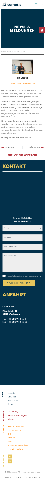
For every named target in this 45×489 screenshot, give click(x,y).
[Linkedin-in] (10, 461)
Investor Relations (16, 426)
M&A (10, 441)
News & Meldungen (17, 415)
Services (12, 396)
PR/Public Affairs (15, 448)
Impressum (34, 477)
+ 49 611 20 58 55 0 (16, 318)
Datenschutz (21, 477)
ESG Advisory (14, 430)
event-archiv (13, 51)
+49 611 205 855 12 (23, 221)
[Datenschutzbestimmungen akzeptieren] (41, 276)
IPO (9, 434)
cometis (11, 393)
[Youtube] (10, 456)
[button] (36, 4)
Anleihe (11, 437)
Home (3, 51)
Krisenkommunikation (18, 445)
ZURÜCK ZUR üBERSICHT (22, 155)
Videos (11, 419)
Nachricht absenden (18, 283)
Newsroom (13, 400)
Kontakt (8, 477)
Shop (10, 404)
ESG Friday (13, 411)
